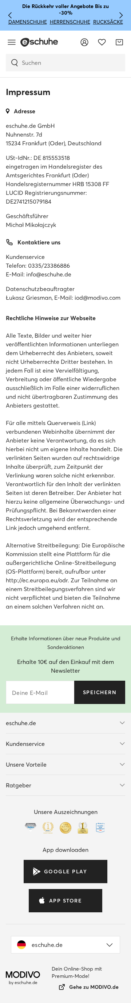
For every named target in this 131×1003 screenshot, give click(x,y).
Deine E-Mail (30, 692)
